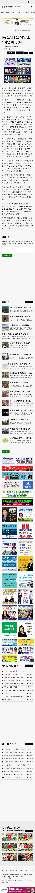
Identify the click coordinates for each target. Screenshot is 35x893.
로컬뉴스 (14, 870)
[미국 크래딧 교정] (17, 79)
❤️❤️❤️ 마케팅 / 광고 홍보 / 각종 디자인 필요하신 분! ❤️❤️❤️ (15, 677)
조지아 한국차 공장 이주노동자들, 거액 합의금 (15, 755)
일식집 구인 (7, 693)
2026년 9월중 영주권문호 (11, 687)
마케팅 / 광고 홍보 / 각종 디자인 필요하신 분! (15, 680)
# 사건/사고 (19, 12)
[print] (26, 53)
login (32, 1)
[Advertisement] (17, 278)
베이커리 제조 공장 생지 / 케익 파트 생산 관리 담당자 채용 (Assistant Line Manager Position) (15, 671)
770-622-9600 (15, 876)
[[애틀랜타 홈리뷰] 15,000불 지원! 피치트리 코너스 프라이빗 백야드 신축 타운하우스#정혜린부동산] (25, 847)
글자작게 (11, 52)
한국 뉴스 (28, 870)
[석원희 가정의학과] (9, 642)
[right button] (31, 302)
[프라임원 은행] (9, 531)
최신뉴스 (8, 870)
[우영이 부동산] (17, 479)
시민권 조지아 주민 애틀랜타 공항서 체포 (15, 749)
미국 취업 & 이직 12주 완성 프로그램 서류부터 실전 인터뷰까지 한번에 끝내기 (15, 690)
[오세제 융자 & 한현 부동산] (17, 464)
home (16, 30)
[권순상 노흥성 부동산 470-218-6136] (17, 62)
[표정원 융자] (17, 71)
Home (3, 870)
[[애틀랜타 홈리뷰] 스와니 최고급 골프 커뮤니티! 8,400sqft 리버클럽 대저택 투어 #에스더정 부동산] (9, 847)
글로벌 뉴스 (21, 870)
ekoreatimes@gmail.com (9, 878)
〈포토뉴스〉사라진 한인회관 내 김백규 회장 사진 (15, 777)
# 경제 (7, 12)
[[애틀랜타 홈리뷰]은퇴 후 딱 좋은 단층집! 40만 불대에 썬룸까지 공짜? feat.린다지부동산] (25, 837)
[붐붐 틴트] (25, 531)
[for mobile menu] (31, 7)
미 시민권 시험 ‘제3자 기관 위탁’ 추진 (14, 765)
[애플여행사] (26, 642)
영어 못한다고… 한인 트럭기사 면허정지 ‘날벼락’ (15, 774)
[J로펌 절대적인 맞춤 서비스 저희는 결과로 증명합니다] (9, 596)
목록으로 (5, 451)
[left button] (27, 302)
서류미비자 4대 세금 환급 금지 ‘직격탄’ (15, 761)
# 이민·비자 (27, 12)
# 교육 (33, 12)
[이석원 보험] (17, 470)
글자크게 (19, 52)
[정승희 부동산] (25, 612)
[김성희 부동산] (17, 21)
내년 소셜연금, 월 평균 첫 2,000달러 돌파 (15, 758)
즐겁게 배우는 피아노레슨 (11, 674)
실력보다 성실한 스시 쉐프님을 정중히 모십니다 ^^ (15, 683)
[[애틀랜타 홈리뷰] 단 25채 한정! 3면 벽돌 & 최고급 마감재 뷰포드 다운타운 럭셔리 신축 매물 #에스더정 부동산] (9, 857)
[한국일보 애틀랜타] (11, 7)
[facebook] (31, 53)
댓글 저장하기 (7, 255)
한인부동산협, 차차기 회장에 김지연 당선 (15, 768)
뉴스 (20, 30)
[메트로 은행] (25, 547)
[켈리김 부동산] (25, 514)
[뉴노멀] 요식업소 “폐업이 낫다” (27, 30)
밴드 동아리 (8, 699)
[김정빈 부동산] (26, 650)
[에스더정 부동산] (25, 596)
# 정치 (2, 12)
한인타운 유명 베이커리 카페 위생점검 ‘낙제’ (15, 752)
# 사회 (12, 12)
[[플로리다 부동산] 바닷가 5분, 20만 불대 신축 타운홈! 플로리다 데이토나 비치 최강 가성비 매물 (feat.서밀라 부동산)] (9, 837)
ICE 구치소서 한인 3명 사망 (12, 771)
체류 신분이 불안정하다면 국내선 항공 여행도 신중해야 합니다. (15, 696)
